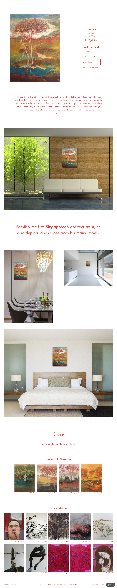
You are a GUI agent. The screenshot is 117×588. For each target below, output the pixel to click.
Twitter (55, 444)
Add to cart (91, 47)
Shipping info (95, 584)
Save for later (91, 51)
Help (103, 584)
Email (72, 444)
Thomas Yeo (91, 29)
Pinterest (14, 584)
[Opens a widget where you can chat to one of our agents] (110, 585)
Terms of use (65, 584)
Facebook (45, 444)
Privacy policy (73, 584)
